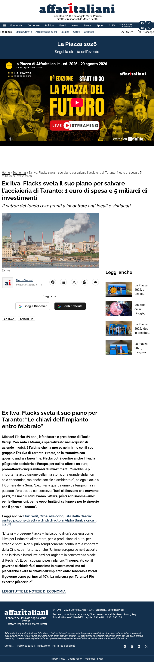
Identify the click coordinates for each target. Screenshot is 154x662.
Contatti (9, 645)
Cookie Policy (75, 659)
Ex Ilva (9, 318)
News (75, 25)
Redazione (43, 645)
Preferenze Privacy (94, 659)
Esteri (62, 25)
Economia (16, 25)
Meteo (129, 32)
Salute (87, 25)
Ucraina (64, 31)
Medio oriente (24, 31)
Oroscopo (148, 32)
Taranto (26, 318)
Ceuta (76, 31)
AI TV (112, 25)
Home (6, 172)
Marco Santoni (24, 280)
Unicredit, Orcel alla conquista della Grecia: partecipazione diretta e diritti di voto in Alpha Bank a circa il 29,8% (49, 520)
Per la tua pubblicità (63, 645)
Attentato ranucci (46, 31)
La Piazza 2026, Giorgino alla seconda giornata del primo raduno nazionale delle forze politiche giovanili (141, 348)
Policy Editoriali (26, 645)
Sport (100, 25)
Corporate (33, 25)
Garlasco (89, 31)
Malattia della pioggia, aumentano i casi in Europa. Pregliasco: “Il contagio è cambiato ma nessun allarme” (142, 309)
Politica (49, 25)
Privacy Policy (58, 659)
